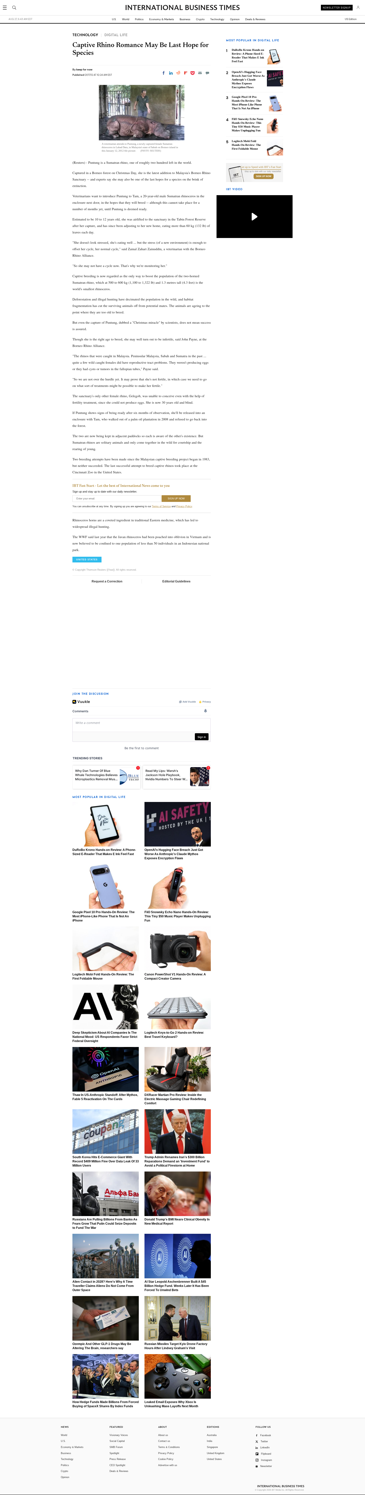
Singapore (212, 1447)
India (209, 1441)
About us (163, 1435)
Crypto (200, 19)
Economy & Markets (161, 19)
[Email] (200, 72)
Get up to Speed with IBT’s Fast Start (260, 167)
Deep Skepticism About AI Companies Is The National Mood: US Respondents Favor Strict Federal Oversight (104, 1037)
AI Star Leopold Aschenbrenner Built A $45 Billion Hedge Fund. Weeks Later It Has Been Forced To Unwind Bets (176, 1286)
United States (214, 1459)
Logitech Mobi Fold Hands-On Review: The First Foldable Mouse (246, 145)
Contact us (164, 1441)
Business (185, 19)
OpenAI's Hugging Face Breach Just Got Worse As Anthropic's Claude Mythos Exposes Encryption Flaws (173, 854)
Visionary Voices (119, 1435)
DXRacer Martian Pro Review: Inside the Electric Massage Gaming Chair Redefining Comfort (175, 1099)
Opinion (235, 19)
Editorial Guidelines (176, 581)
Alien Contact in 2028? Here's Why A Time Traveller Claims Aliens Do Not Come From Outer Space (103, 1286)
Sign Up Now (263, 176)
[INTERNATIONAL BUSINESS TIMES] (182, 8)
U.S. (114, 19)
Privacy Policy (184, 506)
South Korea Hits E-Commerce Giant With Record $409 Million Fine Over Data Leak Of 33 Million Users (105, 1161)
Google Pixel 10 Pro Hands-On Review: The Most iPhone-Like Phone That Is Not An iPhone (103, 916)
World (125, 19)
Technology (217, 19)
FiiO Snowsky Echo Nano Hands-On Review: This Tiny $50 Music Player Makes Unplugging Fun (177, 916)
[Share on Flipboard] (185, 72)
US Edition (350, 19)
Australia (212, 1435)
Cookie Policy (165, 1459)
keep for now (84, 69)
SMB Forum (116, 1447)
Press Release (118, 1459)
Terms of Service (161, 506)
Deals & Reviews (255, 19)
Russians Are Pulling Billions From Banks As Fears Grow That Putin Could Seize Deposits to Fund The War (104, 1223)
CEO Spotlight (117, 1465)
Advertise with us (167, 1465)
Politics (139, 19)
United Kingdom (215, 1453)
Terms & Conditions (169, 1447)
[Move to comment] (207, 72)
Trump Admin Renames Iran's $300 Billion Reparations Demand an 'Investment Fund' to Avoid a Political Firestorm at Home (177, 1161)
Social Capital (117, 1441)
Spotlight (114, 1453)
